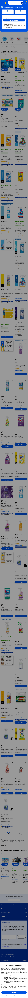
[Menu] (2, 3)
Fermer (14, 992)
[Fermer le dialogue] (25, 965)
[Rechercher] (22, 3)
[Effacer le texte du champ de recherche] (19, 3)
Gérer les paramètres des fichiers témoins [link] (14, 995)
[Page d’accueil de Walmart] (5, 3)
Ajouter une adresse (14, 20)
